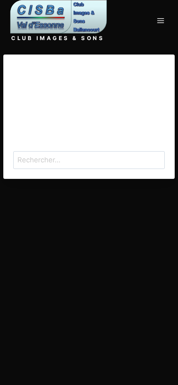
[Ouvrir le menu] (160, 20)
